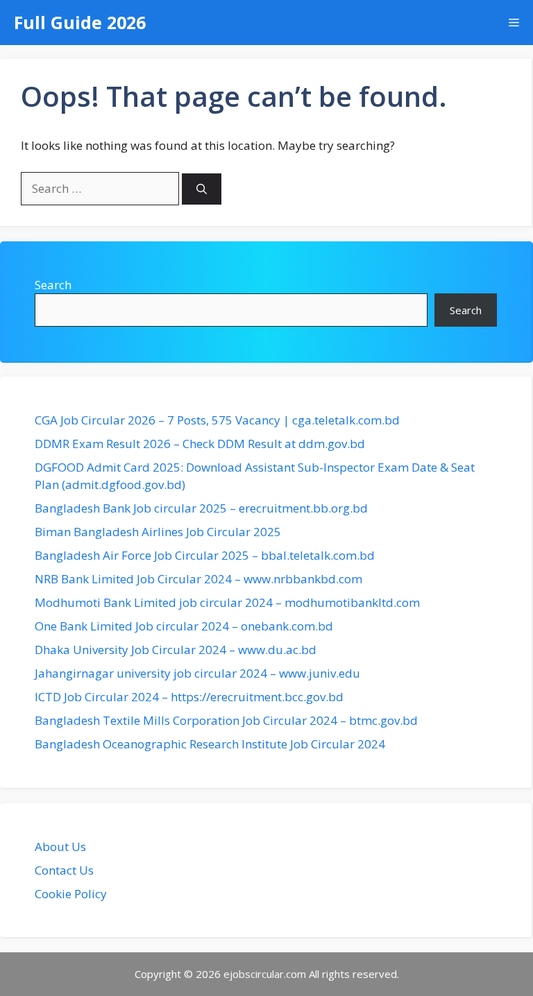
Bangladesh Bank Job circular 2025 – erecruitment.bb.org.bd (201, 508)
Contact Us (64, 870)
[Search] (201, 189)
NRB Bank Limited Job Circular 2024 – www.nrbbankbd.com (198, 579)
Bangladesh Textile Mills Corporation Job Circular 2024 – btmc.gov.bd (226, 720)
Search (53, 285)
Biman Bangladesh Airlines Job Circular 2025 (158, 532)
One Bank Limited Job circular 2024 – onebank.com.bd (184, 626)
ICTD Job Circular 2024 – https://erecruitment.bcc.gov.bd (189, 697)
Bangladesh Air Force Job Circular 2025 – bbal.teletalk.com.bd (205, 555)
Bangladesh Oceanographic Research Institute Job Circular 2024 (210, 744)
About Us (60, 847)
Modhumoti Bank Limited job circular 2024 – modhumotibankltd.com (227, 602)
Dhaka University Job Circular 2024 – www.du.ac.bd (175, 650)
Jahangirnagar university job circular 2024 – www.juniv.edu (197, 673)
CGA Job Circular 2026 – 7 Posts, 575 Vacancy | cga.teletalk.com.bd (217, 420)
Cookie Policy (71, 894)
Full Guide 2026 (80, 22)
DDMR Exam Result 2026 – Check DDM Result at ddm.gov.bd (200, 444)
